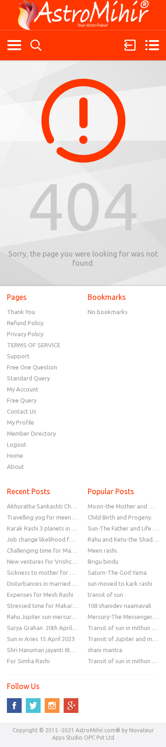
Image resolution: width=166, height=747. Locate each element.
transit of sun (105, 594)
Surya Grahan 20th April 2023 (46, 627)
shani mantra (105, 650)
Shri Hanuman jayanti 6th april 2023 (54, 650)
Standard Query (28, 378)
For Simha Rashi (28, 661)
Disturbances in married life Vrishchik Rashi (64, 583)
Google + (71, 705)
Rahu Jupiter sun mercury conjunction (57, 616)
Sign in (130, 45)
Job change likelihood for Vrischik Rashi (60, 539)
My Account (22, 389)
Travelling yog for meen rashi (46, 517)
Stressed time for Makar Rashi (47, 605)
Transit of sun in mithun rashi (126, 627)
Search (36, 45)
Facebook (14, 705)
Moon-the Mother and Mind (125, 506)
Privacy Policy (25, 334)
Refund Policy (25, 323)
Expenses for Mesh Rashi (40, 594)
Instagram (52, 705)
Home (15, 455)
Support (18, 356)
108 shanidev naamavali (119, 605)
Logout (16, 444)
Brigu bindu (103, 561)
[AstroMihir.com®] (83, 15)
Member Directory (31, 433)
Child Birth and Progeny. (120, 517)
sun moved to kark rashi (120, 583)
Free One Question (32, 367)
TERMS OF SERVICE (33, 345)
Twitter (33, 705)
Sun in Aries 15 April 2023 (41, 639)
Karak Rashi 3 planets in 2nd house (53, 528)
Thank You (21, 312)
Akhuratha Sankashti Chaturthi (48, 506)
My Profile (20, 422)
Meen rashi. (103, 550)
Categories (14, 45)
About (15, 466)
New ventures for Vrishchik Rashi (51, 561)
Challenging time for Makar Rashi (51, 550)
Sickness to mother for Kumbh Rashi (55, 572)
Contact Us (21, 411)
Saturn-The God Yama (117, 572)
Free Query (21, 400)
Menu (152, 45)
